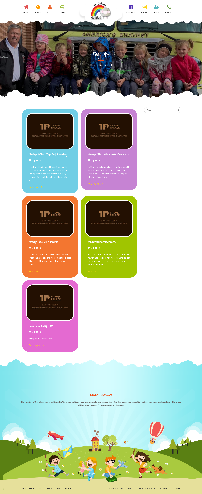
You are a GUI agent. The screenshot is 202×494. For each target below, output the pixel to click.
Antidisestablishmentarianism (102, 242)
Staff (49, 12)
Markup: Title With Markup (43, 242)
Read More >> (36, 187)
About (38, 12)
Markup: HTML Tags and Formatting (48, 154)
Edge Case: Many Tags (41, 326)
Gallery (144, 12)
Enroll (156, 12)
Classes (62, 12)
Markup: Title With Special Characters (108, 154)
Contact (169, 12)
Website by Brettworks (170, 488)
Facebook (130, 12)
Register (59, 488)
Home (26, 12)
